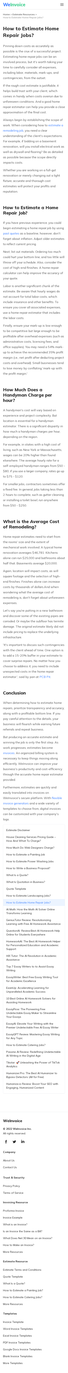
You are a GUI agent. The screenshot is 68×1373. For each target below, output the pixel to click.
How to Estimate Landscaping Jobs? (28, 895)
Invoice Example (12, 1217)
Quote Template (16, 889)
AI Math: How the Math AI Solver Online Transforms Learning (30, 911)
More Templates (13, 1363)
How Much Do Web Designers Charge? (30, 847)
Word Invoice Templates (18, 1329)
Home (6, 14)
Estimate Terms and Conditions (22, 1269)
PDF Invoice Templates (17, 1342)
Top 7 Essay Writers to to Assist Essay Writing (30, 968)
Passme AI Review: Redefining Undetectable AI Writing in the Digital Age (33, 1053)
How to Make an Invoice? (18, 1245)
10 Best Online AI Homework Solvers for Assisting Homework (31, 1000)
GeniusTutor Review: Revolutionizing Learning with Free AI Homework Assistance (33, 922)
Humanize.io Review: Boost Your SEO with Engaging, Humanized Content (32, 1085)
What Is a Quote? (17, 875)
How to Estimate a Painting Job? (23, 1290)
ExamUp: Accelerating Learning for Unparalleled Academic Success (27, 989)
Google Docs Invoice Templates (22, 1349)
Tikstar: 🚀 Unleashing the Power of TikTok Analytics (33, 1064)
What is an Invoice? (15, 1224)
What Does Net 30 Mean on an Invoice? (27, 1238)
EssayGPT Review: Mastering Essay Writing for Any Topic (33, 1036)
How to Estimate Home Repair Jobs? (23, 17)
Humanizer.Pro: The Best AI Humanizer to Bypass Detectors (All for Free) (31, 1075)
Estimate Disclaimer (18, 830)
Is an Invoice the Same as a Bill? (22, 1231)
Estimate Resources (23, 14)
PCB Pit (44, 677)
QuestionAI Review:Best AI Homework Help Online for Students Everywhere (33, 932)
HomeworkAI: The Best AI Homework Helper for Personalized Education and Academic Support (33, 945)
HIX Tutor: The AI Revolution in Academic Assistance (31, 957)
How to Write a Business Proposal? (28, 868)
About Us (9, 1160)
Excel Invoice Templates (17, 1335)
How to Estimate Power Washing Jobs (30, 861)
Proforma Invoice (13, 1210)
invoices (9, 753)
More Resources (13, 1252)
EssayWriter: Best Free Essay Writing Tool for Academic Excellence (32, 979)
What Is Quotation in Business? (25, 882)
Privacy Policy (11, 1186)
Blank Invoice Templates (17, 1356)
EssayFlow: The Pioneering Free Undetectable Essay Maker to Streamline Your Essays (31, 1013)
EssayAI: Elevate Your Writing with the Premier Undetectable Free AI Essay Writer (32, 1025)
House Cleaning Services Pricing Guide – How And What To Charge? (31, 839)
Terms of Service (13, 1193)
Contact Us (10, 1167)
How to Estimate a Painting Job (25, 854)
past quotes (11, 233)
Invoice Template (13, 1322)
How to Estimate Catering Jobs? (25, 1045)
